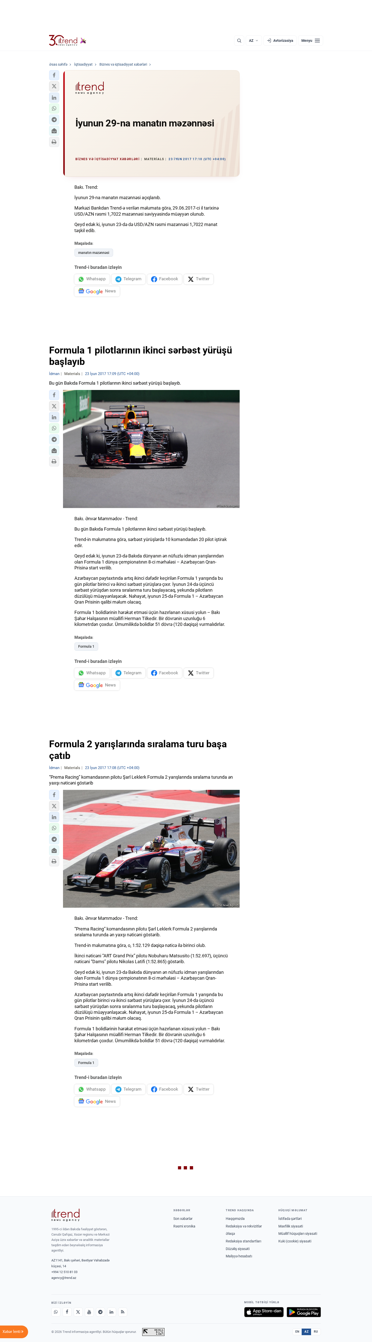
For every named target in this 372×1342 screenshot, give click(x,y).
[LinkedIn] (111, 1312)
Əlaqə (230, 1234)
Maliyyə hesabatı (239, 1256)
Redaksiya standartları (243, 1241)
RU (316, 1331)
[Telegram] (100, 1312)
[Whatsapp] (55, 1312)
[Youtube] (89, 1312)
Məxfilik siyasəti (290, 1226)
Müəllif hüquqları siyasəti (297, 1234)
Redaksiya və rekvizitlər (244, 1226)
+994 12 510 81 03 (64, 1272)
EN (297, 1331)
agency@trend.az (63, 1278)
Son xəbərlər (183, 1219)
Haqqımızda (235, 1219)
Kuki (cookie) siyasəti (294, 1241)
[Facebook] (67, 1312)
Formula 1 (86, 646)
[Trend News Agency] (65, 1215)
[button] (54, 75)
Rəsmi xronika (184, 1226)
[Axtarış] (239, 40)
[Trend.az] (68, 40)
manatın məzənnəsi (93, 253)
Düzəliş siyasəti (238, 1249)
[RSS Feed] (122, 1312)
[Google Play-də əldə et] (304, 1312)
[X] (78, 1312)
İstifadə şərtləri (290, 1219)
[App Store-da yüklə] (264, 1312)
